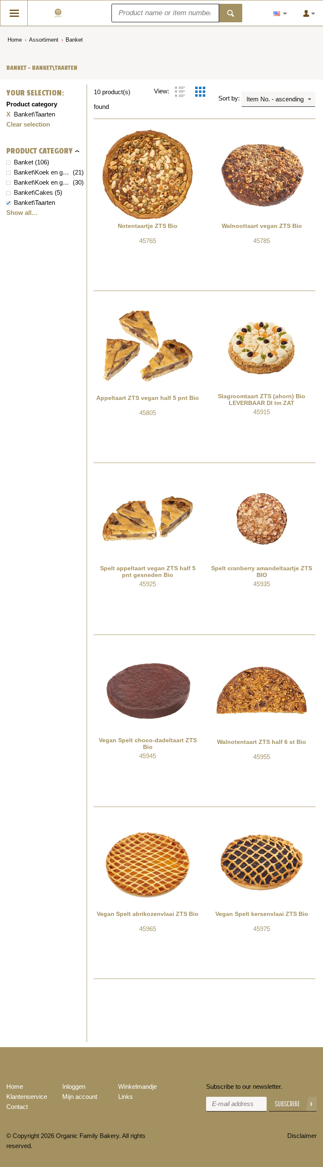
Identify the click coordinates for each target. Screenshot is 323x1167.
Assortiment (43, 40)
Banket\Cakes (33, 192)
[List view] (180, 92)
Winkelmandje (137, 1086)
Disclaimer (302, 1135)
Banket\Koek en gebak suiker (42, 182)
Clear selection (28, 124)
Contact (17, 1106)
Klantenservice (26, 1096)
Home (15, 40)
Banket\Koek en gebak (42, 172)
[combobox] (278, 99)
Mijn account (79, 1096)
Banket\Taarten (34, 202)
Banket (74, 40)
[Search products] (230, 13)
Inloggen (73, 1086)
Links (125, 1096)
